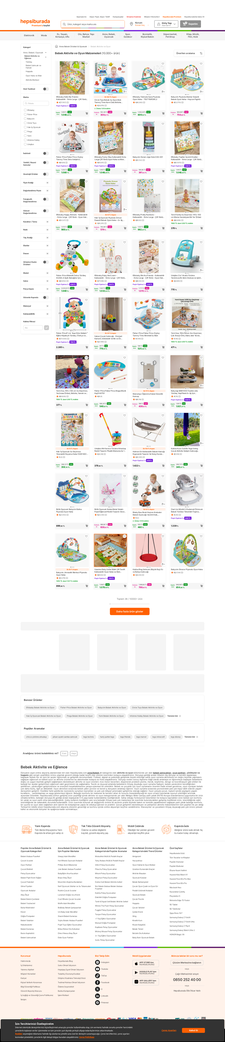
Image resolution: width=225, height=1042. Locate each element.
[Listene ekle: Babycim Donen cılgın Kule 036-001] (163, 124)
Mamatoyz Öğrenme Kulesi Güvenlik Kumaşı (148, 395)
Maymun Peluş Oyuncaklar (106, 878)
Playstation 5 (175, 896)
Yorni (29, 135)
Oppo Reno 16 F (176, 913)
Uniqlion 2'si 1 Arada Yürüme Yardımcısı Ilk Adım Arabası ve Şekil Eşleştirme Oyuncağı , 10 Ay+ (186, 276)
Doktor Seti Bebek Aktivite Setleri (108, 882)
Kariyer (23, 978)
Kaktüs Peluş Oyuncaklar (105, 893)
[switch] (46, 89)
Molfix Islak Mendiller (66, 903)
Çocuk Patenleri (27, 882)
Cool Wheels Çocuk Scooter (69, 899)
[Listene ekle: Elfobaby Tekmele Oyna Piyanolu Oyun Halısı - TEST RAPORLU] (163, 63)
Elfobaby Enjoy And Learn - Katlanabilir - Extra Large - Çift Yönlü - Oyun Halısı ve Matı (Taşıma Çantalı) (110, 276)
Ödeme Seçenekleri (66, 987)
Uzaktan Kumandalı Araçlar (143, 869)
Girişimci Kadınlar (134, 17)
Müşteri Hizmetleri (152, 17)
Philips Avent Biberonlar (67, 865)
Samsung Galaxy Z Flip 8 (180, 926)
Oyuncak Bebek (139, 895)
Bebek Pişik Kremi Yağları (31, 878)
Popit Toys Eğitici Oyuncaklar (70, 925)
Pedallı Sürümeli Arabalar (142, 890)
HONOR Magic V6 (177, 934)
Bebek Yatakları (27, 920)
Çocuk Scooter (27, 860)
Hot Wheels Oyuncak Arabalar (70, 860)
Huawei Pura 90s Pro (178, 883)
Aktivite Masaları (139, 873)
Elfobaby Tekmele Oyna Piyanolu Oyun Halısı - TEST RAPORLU (146, 98)
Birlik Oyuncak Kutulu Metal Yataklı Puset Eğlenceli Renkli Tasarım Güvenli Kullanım (110, 510)
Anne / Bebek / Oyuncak (33, 52)
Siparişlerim (81, 17)
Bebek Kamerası (27, 929)
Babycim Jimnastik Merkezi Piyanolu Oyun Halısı (71, 573)
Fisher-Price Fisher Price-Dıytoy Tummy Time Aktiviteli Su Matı (146, 334)
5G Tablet (173, 904)
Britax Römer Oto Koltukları (69, 929)
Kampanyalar (118, 17)
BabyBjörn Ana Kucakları (68, 873)
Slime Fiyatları (26, 886)
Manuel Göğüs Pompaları (105, 923)
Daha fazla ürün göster (129, 611)
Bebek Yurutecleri (28, 903)
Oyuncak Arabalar (28, 890)
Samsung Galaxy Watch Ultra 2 (182, 930)
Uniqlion (30, 144)
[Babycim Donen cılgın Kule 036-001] (148, 138)
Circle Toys (31, 123)
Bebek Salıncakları (28, 937)
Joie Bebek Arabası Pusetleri (69, 869)
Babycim (30, 118)
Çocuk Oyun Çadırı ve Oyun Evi (145, 886)
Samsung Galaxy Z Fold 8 (180, 917)
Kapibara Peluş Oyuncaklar (106, 927)
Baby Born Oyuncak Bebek (143, 937)
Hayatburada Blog (65, 961)
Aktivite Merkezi (32, 80)
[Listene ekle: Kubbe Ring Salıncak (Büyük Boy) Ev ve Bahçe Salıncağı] (163, 536)
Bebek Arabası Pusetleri (30, 856)
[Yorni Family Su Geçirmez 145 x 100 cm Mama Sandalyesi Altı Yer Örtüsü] (187, 196)
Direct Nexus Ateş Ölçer (67, 933)
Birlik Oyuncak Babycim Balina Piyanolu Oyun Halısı (69, 510)
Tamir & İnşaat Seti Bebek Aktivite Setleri (111, 901)
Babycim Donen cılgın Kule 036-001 (148, 157)
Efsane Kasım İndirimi (178, 870)
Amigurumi (136, 856)
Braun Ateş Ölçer (64, 878)
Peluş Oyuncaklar (28, 873)
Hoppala (29, 71)
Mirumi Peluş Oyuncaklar (105, 873)
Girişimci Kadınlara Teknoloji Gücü (72, 978)
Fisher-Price (32, 114)
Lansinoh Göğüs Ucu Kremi (69, 895)
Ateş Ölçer (25, 895)
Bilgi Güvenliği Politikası (30, 987)
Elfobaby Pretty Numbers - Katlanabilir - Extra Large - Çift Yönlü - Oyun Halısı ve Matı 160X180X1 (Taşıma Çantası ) (148, 216)
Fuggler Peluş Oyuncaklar (105, 910)
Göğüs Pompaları (28, 916)
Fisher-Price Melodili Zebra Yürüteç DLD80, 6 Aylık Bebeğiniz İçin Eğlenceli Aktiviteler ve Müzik (71, 276)
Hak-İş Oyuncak (34, 127)
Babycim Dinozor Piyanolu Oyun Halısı (187, 569)
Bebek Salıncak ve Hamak (33, 66)
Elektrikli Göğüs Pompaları (105, 897)
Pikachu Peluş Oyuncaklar (106, 869)
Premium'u (37, 25)
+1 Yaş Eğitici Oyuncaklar (105, 918)
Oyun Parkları (26, 865)
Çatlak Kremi (137, 912)
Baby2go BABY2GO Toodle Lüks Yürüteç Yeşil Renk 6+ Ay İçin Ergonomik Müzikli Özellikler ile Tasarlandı (184, 392)
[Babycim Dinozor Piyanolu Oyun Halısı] (187, 551)
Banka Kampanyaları (66, 991)
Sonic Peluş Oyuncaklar (104, 940)
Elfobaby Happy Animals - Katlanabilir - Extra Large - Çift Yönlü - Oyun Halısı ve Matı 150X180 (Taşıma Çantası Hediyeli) (72, 216)
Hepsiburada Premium (172, 17)
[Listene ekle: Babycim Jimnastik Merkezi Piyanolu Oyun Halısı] (86, 536)
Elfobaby (30, 110)
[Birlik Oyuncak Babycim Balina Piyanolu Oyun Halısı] (72, 490)
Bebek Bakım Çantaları (30, 899)
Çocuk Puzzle (138, 899)
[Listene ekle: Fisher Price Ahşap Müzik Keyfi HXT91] (124, 357)
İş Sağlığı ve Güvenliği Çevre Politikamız (37, 995)
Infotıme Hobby (33, 140)
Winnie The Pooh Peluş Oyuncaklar (109, 906)
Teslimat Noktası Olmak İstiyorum (71, 982)
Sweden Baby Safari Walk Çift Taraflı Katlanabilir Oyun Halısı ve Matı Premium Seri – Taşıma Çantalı (109, 570)
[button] (72, 113)
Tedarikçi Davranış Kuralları (69, 974)
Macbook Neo (175, 887)
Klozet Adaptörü (139, 925)
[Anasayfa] (56, 46)
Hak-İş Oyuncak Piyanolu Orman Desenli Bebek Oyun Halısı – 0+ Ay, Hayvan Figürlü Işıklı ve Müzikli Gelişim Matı (110, 219)
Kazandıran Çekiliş (177, 892)
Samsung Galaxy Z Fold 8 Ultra (182, 922)
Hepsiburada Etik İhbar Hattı (187, 990)
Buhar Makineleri (27, 907)
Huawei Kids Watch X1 (179, 874)
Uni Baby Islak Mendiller (67, 912)
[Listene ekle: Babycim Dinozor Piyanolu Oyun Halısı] (201, 536)
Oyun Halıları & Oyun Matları (143, 865)
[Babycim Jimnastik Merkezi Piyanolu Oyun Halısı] (72, 551)
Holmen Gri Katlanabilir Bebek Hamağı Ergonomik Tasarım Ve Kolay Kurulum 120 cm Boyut (149, 452)
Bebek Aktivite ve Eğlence (31, 57)
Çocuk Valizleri (138, 907)
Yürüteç (29, 62)
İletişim (23, 999)
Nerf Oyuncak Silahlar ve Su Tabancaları (74, 886)
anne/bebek (93, 772)
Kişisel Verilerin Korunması (31, 982)
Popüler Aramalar (177, 862)
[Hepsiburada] (35, 21)
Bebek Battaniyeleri (140, 882)
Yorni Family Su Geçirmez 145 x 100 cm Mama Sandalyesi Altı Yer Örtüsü (186, 216)
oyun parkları (179, 772)
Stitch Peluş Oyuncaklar (105, 865)
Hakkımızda (25, 961)
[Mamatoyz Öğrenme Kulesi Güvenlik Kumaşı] (148, 372)
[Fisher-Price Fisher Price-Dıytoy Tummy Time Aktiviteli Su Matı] (148, 314)
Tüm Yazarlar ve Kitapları (180, 857)
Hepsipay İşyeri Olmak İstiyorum (71, 969)
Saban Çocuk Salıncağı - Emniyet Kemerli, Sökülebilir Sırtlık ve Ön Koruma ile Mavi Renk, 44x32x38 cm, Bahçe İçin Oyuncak (110, 337)
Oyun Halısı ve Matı (34, 75)
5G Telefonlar (175, 909)
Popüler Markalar (177, 866)
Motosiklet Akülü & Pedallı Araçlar (108, 856)
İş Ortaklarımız (26, 965)
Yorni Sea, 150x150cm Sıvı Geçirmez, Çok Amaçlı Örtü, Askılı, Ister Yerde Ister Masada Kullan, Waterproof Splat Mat (186, 334)
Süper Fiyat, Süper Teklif (100, 17)
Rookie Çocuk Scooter (67, 890)
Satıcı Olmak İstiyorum (67, 965)
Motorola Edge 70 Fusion (180, 900)
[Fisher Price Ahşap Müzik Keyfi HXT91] (110, 372)
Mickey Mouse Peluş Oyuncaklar (108, 931)
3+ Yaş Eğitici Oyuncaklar (105, 936)
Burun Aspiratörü (27, 933)
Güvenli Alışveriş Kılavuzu (31, 991)
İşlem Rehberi (63, 995)
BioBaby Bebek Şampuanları (69, 907)
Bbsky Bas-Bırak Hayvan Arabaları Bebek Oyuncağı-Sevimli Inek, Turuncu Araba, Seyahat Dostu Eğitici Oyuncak (148, 513)
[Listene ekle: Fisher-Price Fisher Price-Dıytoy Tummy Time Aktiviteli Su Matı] (163, 300)
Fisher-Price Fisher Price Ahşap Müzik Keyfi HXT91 (110, 392)
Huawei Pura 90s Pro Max (180, 879)
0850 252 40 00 (187, 979)
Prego (29, 131)
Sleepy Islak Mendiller (67, 856)
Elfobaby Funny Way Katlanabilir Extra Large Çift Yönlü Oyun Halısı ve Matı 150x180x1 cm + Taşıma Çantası (110, 158)
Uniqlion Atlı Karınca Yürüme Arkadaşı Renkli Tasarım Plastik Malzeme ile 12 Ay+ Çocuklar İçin (110, 449)
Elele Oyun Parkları (65, 937)
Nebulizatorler (26, 925)
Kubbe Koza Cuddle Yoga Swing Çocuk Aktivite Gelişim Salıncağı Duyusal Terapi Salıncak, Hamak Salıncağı (184, 449)
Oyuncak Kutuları (139, 878)
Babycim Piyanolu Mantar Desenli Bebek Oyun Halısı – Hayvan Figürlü (185, 98)
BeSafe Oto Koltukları (141, 933)
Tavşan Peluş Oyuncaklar (105, 914)
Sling (134, 916)
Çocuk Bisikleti (27, 869)
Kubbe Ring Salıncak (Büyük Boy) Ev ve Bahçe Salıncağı (148, 570)
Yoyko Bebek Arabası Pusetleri (70, 920)
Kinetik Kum (137, 920)
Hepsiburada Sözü (177, 853)
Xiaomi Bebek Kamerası (67, 916)
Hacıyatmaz (137, 860)
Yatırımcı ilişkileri (27, 969)
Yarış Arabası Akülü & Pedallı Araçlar (109, 860)
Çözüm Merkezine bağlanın (187, 962)
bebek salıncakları (162, 772)
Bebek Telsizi (137, 929)
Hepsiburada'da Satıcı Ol (194, 17)
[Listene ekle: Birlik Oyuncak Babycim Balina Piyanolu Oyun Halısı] (86, 476)
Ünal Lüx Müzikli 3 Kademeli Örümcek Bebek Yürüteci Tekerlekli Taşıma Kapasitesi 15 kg (187, 510)
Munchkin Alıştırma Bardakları (70, 882)
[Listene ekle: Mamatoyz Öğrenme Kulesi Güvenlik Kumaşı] (163, 357)
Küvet (23, 912)
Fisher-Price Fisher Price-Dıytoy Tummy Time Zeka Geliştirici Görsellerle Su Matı (69, 158)
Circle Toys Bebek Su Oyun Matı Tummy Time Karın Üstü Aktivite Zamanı (107, 101)
